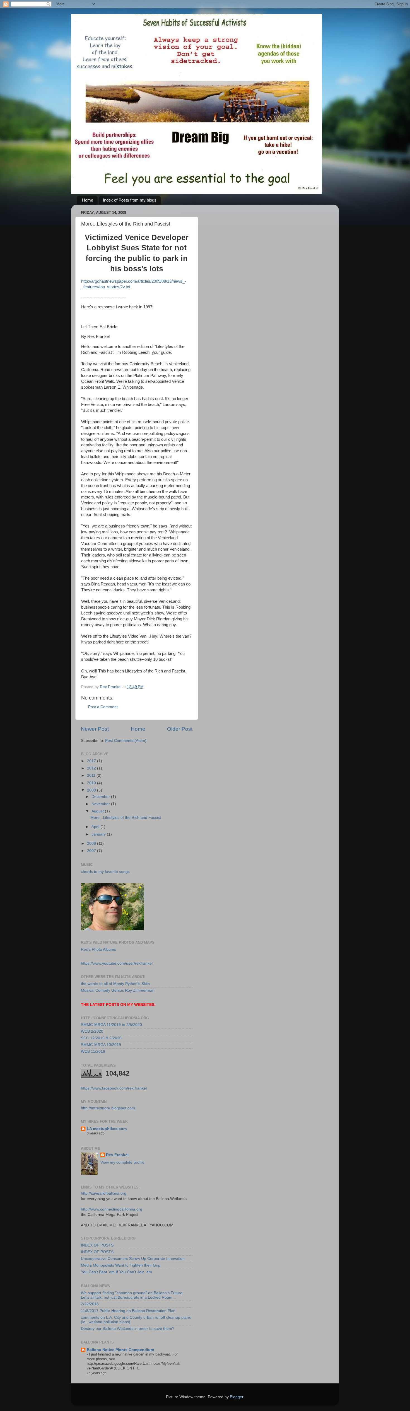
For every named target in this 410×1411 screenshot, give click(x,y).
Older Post (179, 729)
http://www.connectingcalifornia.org (111, 1209)
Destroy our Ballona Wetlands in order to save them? (127, 1329)
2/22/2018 (90, 1304)
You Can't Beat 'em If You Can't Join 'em (116, 1272)
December (101, 797)
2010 (92, 783)
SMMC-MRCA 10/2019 (101, 1045)
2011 (92, 775)
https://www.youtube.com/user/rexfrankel (117, 963)
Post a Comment (103, 707)
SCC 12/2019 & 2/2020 (101, 1038)
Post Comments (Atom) (125, 741)
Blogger (236, 1397)
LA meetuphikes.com (107, 1129)
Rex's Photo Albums (98, 949)
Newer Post (95, 729)
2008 (92, 843)
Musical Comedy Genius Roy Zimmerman (118, 990)
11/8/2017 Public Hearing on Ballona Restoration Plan (128, 1311)
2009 (92, 790)
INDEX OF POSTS (97, 1245)
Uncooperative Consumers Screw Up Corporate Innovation (133, 1259)
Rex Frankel (117, 1155)
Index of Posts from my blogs (129, 200)
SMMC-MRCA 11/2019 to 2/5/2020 (111, 1025)
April (95, 827)
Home (87, 200)
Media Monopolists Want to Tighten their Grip (120, 1265)
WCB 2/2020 (92, 1031)
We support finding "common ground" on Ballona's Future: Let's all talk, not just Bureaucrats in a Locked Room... (132, 1295)
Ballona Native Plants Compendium (120, 1350)
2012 (92, 768)
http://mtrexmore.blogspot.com (108, 1108)
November (101, 804)
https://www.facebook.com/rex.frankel (114, 1088)
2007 (92, 851)
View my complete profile (122, 1162)
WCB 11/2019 (93, 1051)
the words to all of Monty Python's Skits (115, 984)
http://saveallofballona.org (103, 1193)
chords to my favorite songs (105, 872)
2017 (92, 761)
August (98, 811)
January (99, 834)
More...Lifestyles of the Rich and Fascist (125, 817)
